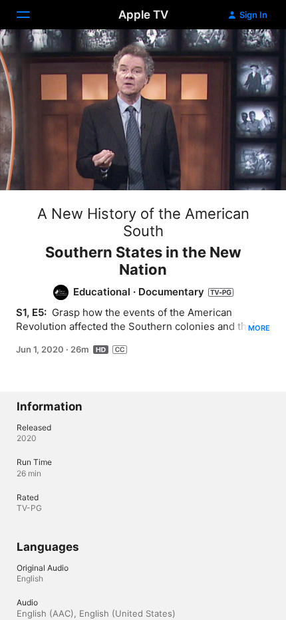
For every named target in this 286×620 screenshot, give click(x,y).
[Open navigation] (31, 14)
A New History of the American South (143, 222)
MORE (259, 328)
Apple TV (143, 14)
